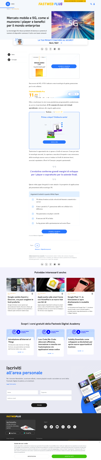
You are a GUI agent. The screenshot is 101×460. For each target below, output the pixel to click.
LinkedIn (42, 49)
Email (59, 49)
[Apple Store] (13, 433)
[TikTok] (51, 426)
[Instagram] (45, 426)
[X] (74, 426)
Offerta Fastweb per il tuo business (73, 1)
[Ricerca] (91, 4)
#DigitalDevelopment (46, 249)
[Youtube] (57, 426)
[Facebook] (68, 426)
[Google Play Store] (28, 433)
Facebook (50, 49)
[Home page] (50, 4)
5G (37, 245)
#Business (37, 249)
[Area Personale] (94, 4)
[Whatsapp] (63, 426)
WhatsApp (54, 49)
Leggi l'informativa (11, 384)
